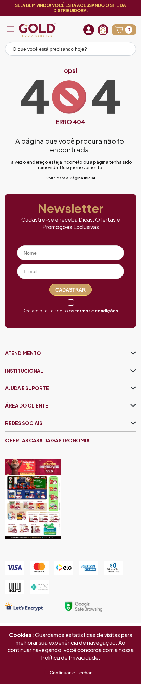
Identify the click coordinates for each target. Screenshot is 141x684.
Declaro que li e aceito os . (70, 310)
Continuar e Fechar (71, 672)
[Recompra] (103, 29)
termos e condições (96, 310)
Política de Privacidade (70, 657)
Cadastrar (70, 290)
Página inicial (82, 178)
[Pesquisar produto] (126, 50)
